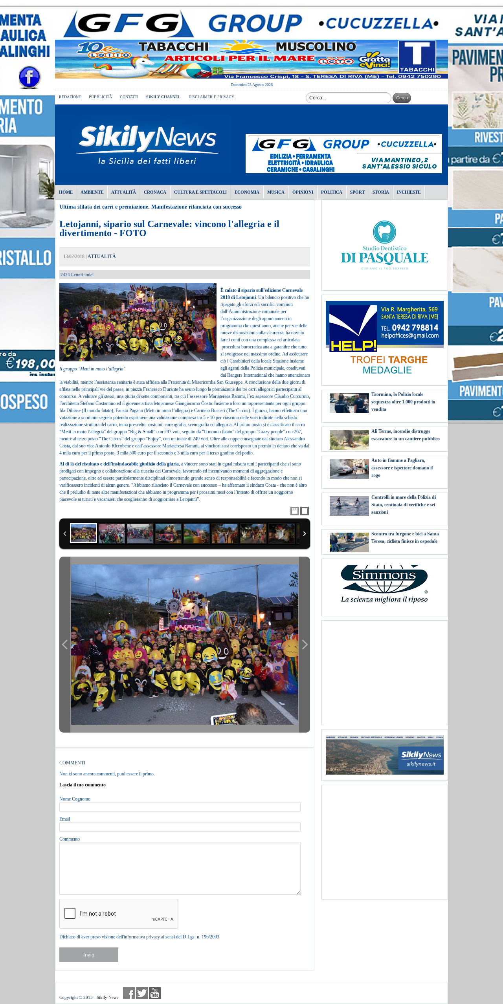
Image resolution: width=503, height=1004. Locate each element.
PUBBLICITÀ (100, 97)
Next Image (304, 645)
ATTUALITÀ (102, 256)
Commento (69, 839)
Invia (88, 955)
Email (64, 819)
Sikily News (107, 997)
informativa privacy (142, 937)
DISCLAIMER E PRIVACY (211, 97)
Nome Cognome (74, 799)
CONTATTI (129, 97)
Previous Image (64, 645)
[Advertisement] (385, 670)
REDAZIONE (70, 97)
